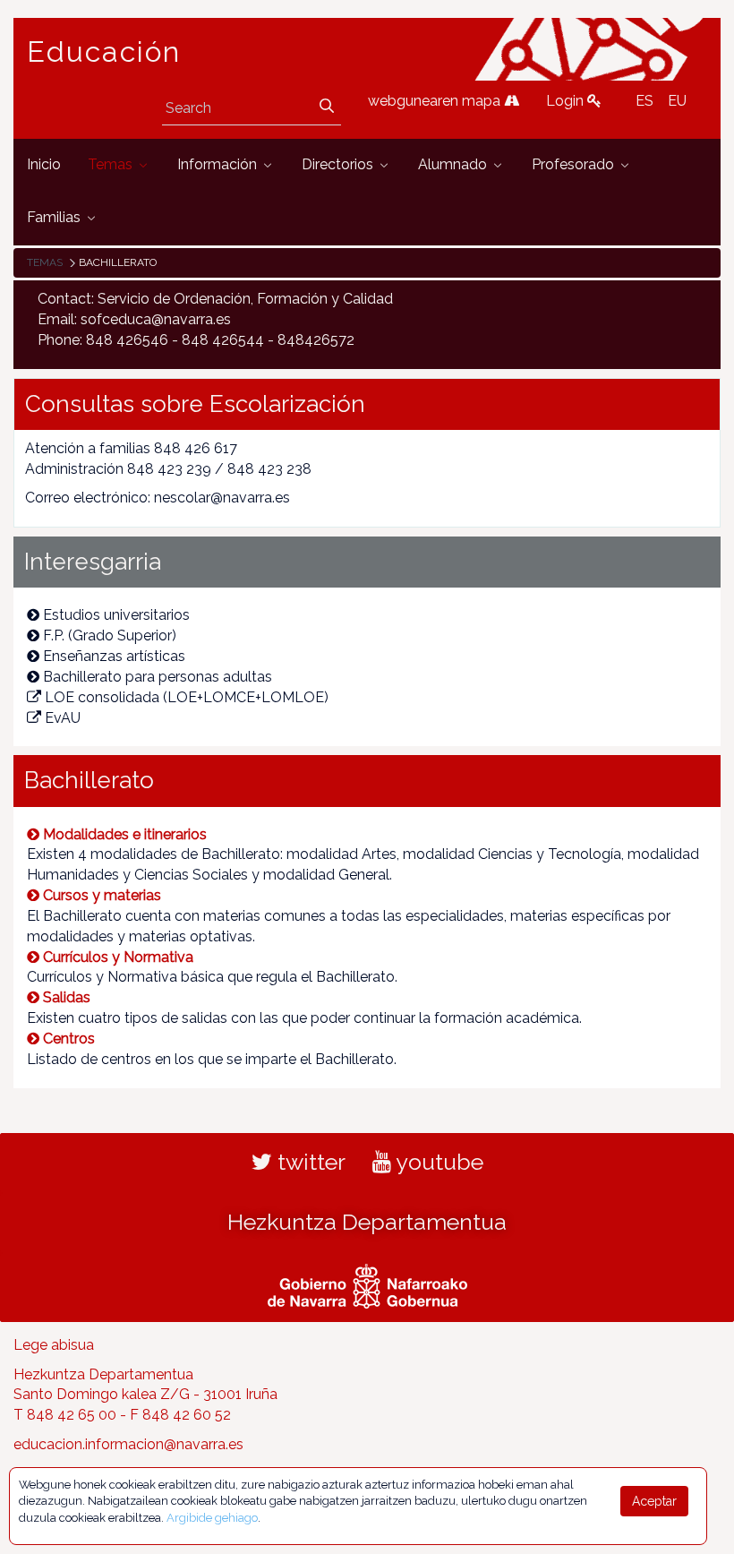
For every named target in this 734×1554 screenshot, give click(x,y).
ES (644, 100)
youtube (437, 1161)
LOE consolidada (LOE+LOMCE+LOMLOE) (187, 697)
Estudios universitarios (116, 614)
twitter (309, 1161)
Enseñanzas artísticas (114, 656)
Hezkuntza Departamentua (367, 1221)
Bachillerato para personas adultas (157, 676)
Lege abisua (53, 1344)
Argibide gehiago (212, 1517)
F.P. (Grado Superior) (109, 635)
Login (566, 100)
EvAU (63, 717)
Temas (45, 262)
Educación (104, 52)
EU (677, 100)
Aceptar (654, 1501)
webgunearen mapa (436, 100)
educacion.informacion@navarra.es (128, 1444)
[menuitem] (43, 165)
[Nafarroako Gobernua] (367, 1283)
